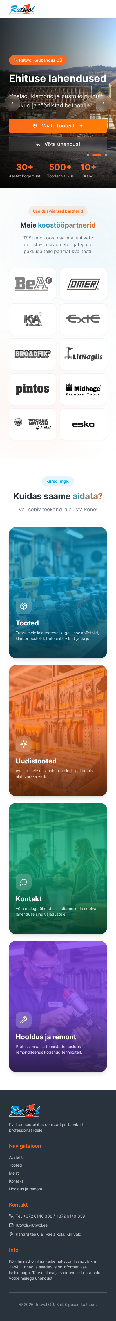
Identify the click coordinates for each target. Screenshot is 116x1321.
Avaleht (16, 1157)
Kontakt (16, 1181)
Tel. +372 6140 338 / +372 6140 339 (50, 1216)
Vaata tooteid (58, 126)
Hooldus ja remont (25, 1188)
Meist (14, 1173)
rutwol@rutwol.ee (32, 1225)
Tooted (15, 1165)
